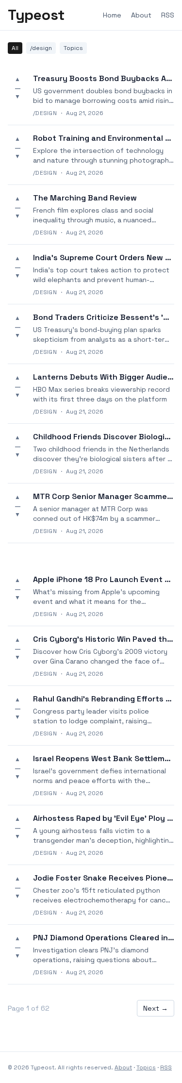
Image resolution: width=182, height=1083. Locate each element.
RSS (167, 15)
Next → (155, 1008)
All (15, 48)
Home (112, 15)
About (141, 15)
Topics (73, 48)
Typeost (36, 15)
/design (41, 48)
